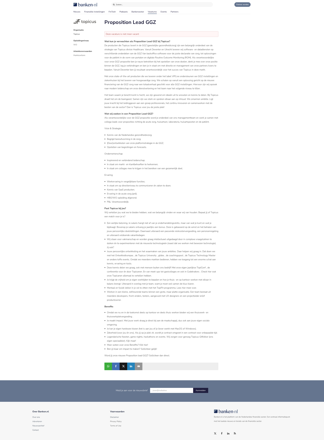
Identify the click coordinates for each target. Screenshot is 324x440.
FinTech (112, 11)
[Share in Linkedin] (131, 366)
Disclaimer (114, 417)
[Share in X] (123, 366)
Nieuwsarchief (38, 425)
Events (164, 11)
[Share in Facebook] (116, 366)
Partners (174, 11)
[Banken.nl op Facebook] (221, 433)
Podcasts (123, 11)
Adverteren (37, 421)
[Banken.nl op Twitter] (215, 433)
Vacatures (152, 11)
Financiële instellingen (94, 11)
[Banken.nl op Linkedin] (228, 433)
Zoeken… (119, 4)
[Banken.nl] (79, 3)
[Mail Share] (138, 366)
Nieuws (76, 11)
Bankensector (137, 11)
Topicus (76, 34)
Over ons (36, 417)
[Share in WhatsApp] (108, 366)
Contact (35, 430)
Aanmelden (201, 390)
